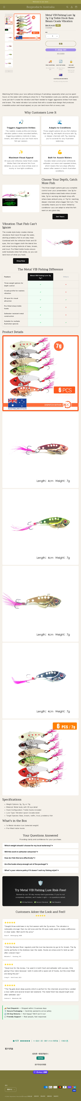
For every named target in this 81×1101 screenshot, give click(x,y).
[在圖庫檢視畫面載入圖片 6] (9, 64)
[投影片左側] (9, 15)
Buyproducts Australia (15, 1096)
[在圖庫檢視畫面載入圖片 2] (9, 29)
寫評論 (40, 1058)
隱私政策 (43, 1096)
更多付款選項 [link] (61, 53)
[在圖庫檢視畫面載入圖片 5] (9, 55)
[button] (4, 7)
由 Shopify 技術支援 (27, 1096)
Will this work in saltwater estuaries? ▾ (21, 852)
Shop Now (21, 261)
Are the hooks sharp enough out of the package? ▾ (26, 864)
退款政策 (36, 1096)
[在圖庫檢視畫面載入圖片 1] (9, 20)
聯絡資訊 (56, 1096)
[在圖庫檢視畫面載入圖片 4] (9, 46)
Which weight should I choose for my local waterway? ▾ (28, 846)
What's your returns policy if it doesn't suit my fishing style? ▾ (31, 870)
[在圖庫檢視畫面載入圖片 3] (9, 38)
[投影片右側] (9, 71)
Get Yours (60, 217)
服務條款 (49, 1096)
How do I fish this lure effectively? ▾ (19, 858)
